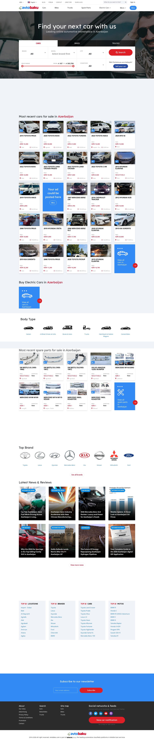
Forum (51, 2)
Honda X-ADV (115, 626)
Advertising (23, 712)
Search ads (79, 2)
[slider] (22, 66)
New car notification (106, 720)
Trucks (70, 8)
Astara (23, 633)
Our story (22, 709)
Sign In (132, 2)
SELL (133, 8)
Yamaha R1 (115, 636)
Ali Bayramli (25, 614)
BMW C (113, 617)
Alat (22, 620)
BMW (53, 636)
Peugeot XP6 (115, 629)
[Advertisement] (77, 95)
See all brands (77, 475)
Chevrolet (54, 633)
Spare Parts (86, 8)
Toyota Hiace (85, 620)
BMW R (113, 608)
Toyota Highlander (87, 629)
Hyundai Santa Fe (87, 633)
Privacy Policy (23, 715)
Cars (44, 8)
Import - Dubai (26, 608)
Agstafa (23, 617)
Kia (52, 620)
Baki (22, 611)
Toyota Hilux (85, 614)
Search (122, 52)
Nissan (53, 623)
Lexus (53, 611)
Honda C (114, 611)
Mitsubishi (54, 626)
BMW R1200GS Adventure (120, 614)
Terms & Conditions (26, 718)
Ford (52, 629)
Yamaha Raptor (116, 623)
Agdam (23, 626)
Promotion (22, 721)
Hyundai (54, 614)
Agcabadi (24, 623)
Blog (43, 2)
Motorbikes (43, 712)
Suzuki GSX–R (115, 633)
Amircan (24, 629)
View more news (77, 565)
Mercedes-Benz (56, 617)
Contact (59, 2)
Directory (68, 2)
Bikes (57, 8)
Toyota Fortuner (86, 626)
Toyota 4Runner (86, 623)
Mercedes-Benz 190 (88, 636)
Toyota (53, 608)
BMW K (113, 620)
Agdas (23, 636)
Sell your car (120, 66)
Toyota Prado (85, 611)
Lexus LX (84, 617)
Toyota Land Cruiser (88, 608)
